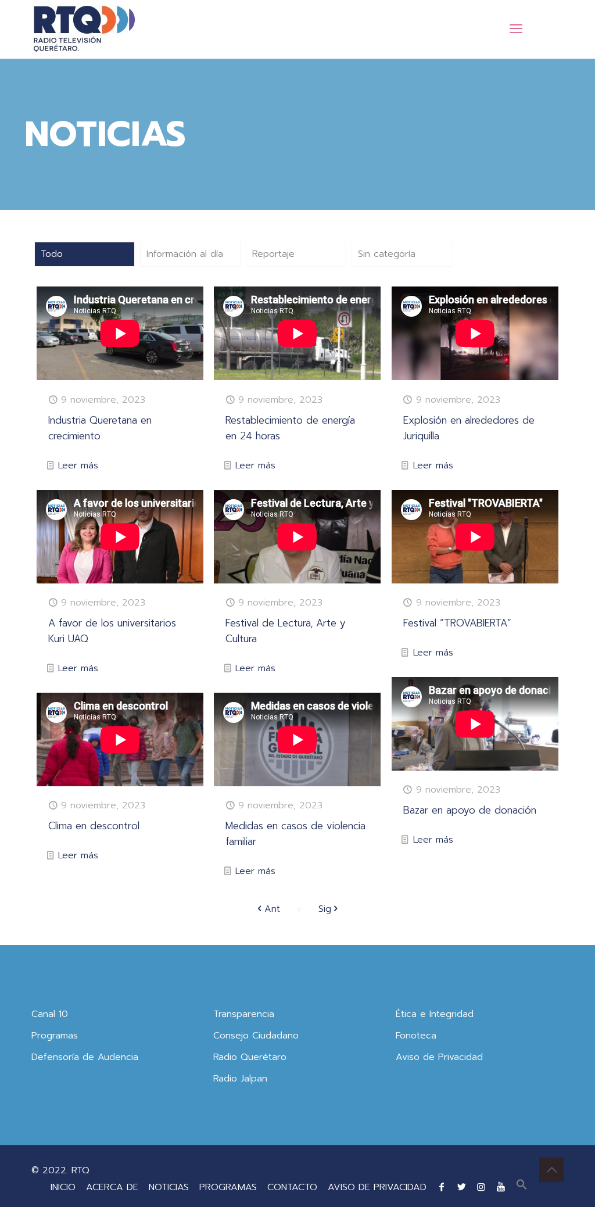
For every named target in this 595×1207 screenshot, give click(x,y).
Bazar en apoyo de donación (469, 810)
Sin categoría (386, 254)
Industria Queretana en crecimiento (100, 428)
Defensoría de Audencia (84, 1057)
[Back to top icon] (551, 1170)
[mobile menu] (516, 29)
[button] (522, 1187)
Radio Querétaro (249, 1057)
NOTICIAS (169, 1187)
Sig (324, 909)
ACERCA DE (112, 1187)
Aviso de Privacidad (439, 1057)
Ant (272, 909)
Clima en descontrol (93, 825)
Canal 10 (49, 1014)
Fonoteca (416, 1036)
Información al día (184, 254)
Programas (54, 1036)
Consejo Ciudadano (256, 1036)
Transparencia (243, 1014)
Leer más (78, 465)
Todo (52, 254)
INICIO (63, 1187)
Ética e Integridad (435, 1014)
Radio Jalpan (240, 1079)
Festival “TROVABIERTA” (457, 623)
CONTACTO (292, 1187)
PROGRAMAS (228, 1187)
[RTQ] (84, 29)
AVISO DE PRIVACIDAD (377, 1187)
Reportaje (273, 254)
